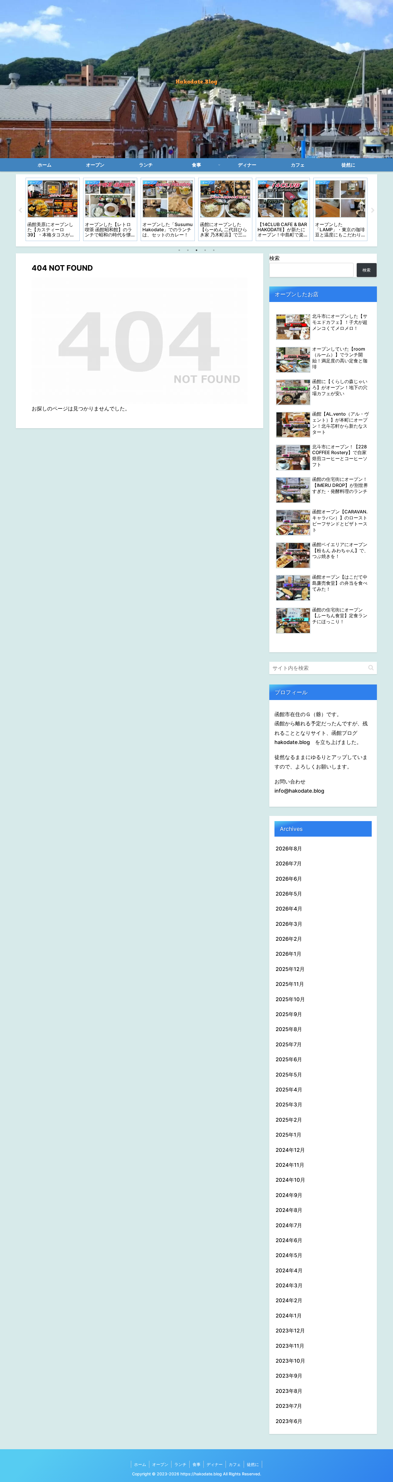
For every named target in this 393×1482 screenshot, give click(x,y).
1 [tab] (179, 250)
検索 (274, 258)
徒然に (253, 1464)
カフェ (235, 1464)
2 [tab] (188, 250)
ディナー (215, 1464)
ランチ (180, 1464)
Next (373, 210)
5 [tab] (214, 250)
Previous (20, 210)
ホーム (140, 1464)
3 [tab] (196, 250)
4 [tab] (205, 250)
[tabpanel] (53, 209)
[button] (371, 667)
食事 (196, 1464)
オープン (160, 1464)
